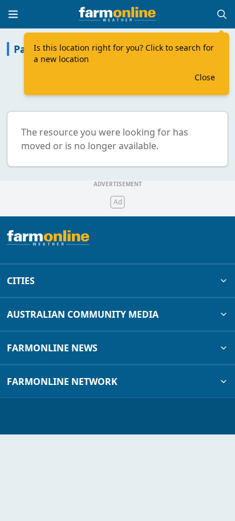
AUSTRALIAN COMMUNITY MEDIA (83, 314)
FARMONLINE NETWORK (62, 381)
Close (205, 77)
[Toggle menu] (13, 14)
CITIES (21, 280)
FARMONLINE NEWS (52, 348)
